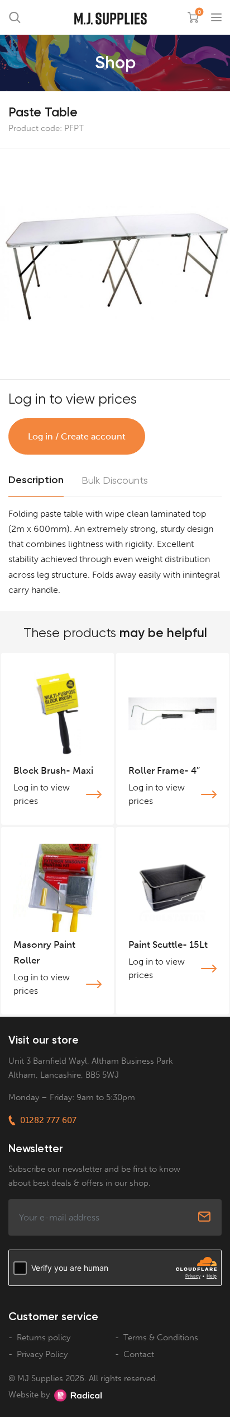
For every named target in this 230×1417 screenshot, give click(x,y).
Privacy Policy (42, 1354)
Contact (138, 1354)
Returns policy (43, 1337)
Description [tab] (36, 480)
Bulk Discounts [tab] (115, 480)
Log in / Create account (77, 436)
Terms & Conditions (160, 1337)
